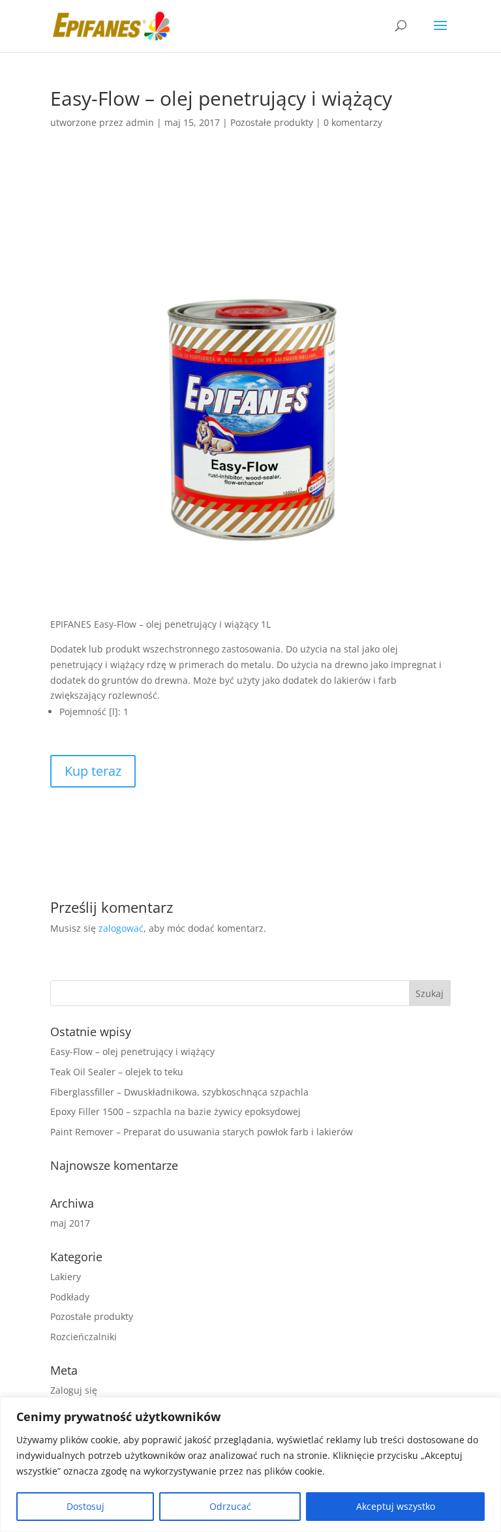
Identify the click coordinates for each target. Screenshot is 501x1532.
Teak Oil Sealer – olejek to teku (116, 1071)
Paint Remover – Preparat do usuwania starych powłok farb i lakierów (201, 1132)
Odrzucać (230, 1506)
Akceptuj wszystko (395, 1506)
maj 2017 (70, 1223)
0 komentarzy (353, 122)
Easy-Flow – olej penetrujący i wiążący (132, 1051)
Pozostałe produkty (271, 122)
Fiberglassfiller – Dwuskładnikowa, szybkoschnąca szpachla (179, 1092)
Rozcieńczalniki (83, 1336)
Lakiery (65, 1276)
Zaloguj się (73, 1390)
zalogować (121, 928)
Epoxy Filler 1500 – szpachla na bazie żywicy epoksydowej (175, 1111)
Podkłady (69, 1297)
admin (140, 122)
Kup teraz (93, 771)
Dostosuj (85, 1506)
